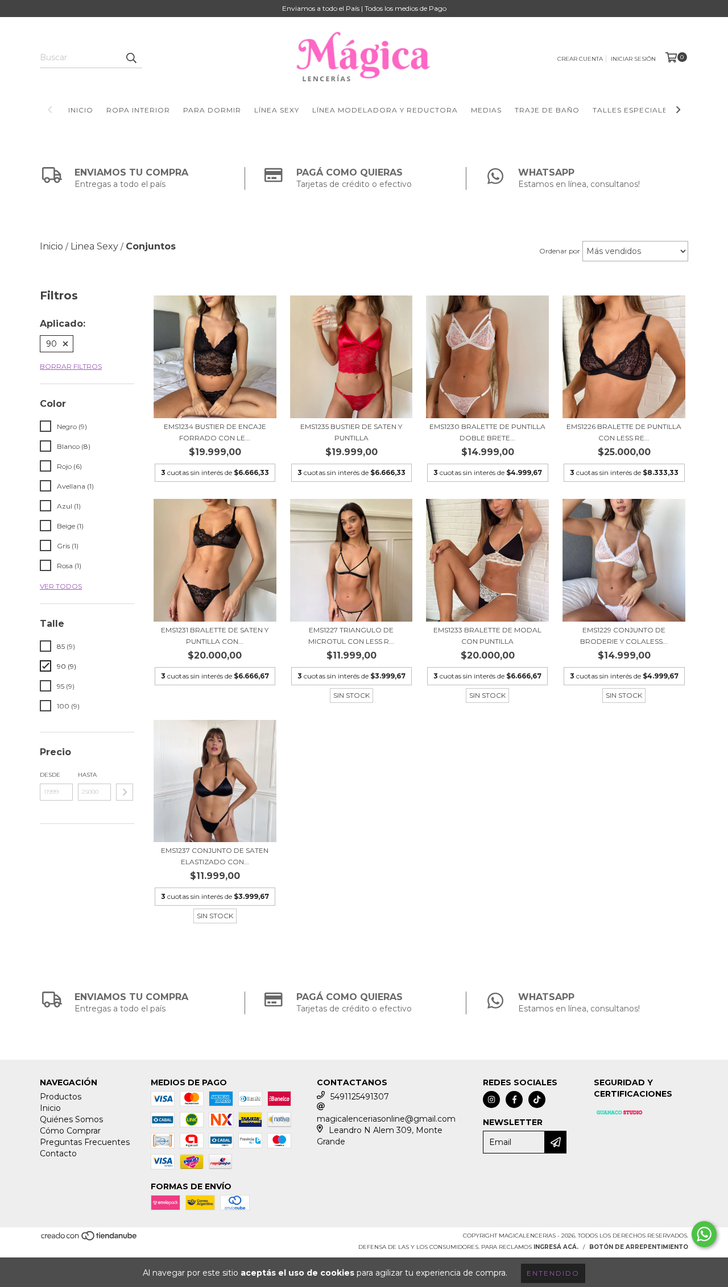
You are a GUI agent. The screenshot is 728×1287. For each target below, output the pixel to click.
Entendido (553, 1273)
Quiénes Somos (71, 1119)
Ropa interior (138, 110)
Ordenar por (559, 251)
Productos (60, 1097)
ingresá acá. (555, 1247)
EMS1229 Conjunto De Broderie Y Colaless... (624, 635)
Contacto (58, 1153)
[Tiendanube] (89, 1239)
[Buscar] (130, 58)
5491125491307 (359, 1097)
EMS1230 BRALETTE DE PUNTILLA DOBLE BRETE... (487, 432)
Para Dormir (212, 110)
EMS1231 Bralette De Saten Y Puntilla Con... (214, 635)
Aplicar (124, 792)
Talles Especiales (632, 110)
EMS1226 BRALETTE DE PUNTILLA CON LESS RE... (623, 432)
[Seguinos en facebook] (514, 1099)
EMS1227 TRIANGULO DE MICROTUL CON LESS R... (351, 635)
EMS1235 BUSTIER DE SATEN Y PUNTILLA (351, 432)
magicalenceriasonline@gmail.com (386, 1119)
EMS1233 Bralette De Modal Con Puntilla (487, 635)
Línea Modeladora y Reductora (385, 110)
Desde (50, 774)
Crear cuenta (580, 59)
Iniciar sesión (633, 59)
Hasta (87, 774)
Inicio (80, 110)
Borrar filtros (71, 366)
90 (51, 344)
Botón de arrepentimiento (638, 1247)
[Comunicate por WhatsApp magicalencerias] (704, 1234)
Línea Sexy (276, 110)
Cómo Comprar (70, 1131)
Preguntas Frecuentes (85, 1142)
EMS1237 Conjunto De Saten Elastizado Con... (214, 856)
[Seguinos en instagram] (491, 1099)
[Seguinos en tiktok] (536, 1099)
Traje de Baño (547, 110)
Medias (486, 110)
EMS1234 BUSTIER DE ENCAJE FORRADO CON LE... (215, 432)
